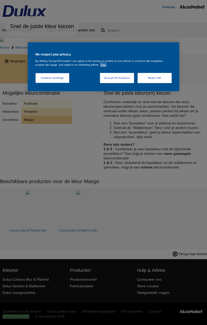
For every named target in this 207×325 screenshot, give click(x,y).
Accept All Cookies (117, 78)
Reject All (154, 78)
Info (103, 64)
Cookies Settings (52, 78)
